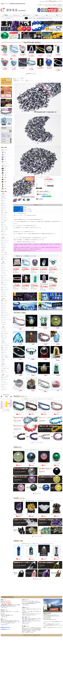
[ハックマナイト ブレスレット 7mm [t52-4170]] (17, 279)
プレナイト (4, 350)
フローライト (4, 352)
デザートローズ (5, 312)
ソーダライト (4, 296)
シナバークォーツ (5, 270)
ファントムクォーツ (5, 343)
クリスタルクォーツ (5, 254)
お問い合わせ (59, 6)
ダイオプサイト (5, 300)
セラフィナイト (5, 291)
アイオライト (4, 195)
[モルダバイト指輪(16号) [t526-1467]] (53, 262)
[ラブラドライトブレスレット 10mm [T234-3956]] (53, 279)
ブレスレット (16, 15)
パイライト (4, 328)
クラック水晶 (4, 252)
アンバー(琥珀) (4, 212)
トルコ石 (3, 322)
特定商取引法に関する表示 (5, 627)
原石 (57, 15)
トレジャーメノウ (7, 186)
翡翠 (3, 340)
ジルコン (3, 277)
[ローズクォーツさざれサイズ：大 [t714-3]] (17, 262)
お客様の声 (60, 4)
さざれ (5, 161)
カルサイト (4, 245)
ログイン (48, 6)
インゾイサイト (5, 219)
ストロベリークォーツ (6, 280)
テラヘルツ (4, 135)
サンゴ (3, 265)
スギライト (4, 282)
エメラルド (4, 224)
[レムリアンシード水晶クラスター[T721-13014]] (44, 262)
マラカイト (4, 365)
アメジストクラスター (41, 18)
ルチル (9, 136)
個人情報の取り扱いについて (5, 629)
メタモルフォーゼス (5, 368)
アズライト (4, 203)
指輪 (5, 152)
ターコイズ (4, 303)
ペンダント (6, 154)
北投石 (3, 359)
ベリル (50, 18)
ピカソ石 (3, 338)
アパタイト (4, 205)
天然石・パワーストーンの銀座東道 (19, 78)
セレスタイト (4, 294)
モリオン (3, 370)
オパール (3, 233)
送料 (50, 4)
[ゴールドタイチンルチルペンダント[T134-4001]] (26, 279)
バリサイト (4, 335)
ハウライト (4, 330)
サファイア (4, 263)
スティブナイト (5, 287)
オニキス (3, 231)
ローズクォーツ (5, 388)
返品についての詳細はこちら (43, 194)
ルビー (3, 386)
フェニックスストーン (6, 345)
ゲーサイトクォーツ (5, 240)
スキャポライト (5, 284)
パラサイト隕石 (5, 333)
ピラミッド (6, 172)
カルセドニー (4, 247)
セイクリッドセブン (5, 289)
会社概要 (40, 4)
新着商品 (6, 15)
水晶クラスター (26, 15)
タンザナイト (4, 305)
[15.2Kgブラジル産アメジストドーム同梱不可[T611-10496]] (44, 279)
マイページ (53, 6)
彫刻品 (5, 177)
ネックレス (6, 163)
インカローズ (4, 217)
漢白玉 (3, 249)
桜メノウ (3, 202)
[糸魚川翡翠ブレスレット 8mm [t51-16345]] (26, 262)
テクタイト (4, 310)
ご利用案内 (54, 4)
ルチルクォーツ (5, 384)
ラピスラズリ (4, 377)
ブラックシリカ (5, 347)
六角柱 (36, 15)
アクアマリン (4, 198)
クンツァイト (4, 256)
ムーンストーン (5, 366)
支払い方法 (45, 4)
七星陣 (5, 181)
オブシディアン (5, 234)
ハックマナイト (5, 331)
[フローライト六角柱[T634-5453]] (35, 279)
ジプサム (3, 272)
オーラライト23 (5, 229)
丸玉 (47, 15)
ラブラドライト (5, 379)
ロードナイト (4, 389)
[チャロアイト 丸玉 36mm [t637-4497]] (35, 262)
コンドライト (4, 259)
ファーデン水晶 (5, 357)
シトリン (3, 268)
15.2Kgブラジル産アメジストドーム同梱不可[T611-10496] (44, 284)
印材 (5, 179)
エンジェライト (5, 226)
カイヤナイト (4, 238)
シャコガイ (4, 273)
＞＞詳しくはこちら (4, 607)
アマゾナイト (4, 207)
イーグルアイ (4, 215)
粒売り (5, 156)
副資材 (5, 188)
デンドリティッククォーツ (6, 319)
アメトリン (4, 210)
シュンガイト (4, 275)
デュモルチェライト (5, 315)
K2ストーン (4, 257)
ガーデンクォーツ (5, 242)
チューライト (4, 308)
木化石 (3, 361)
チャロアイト (4, 307)
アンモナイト (4, 214)
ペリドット (4, 354)
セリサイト (4, 292)
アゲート (3, 200)
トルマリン (4, 324)
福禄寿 (3, 342)
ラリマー (47, 18)
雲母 (3, 222)
